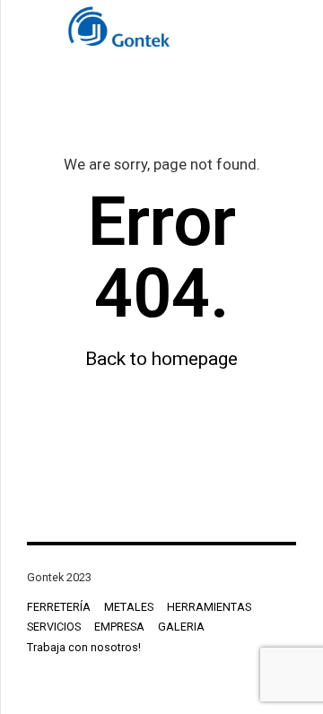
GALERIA (181, 626)
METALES (128, 607)
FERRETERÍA (59, 607)
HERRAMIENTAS (209, 607)
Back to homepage (161, 359)
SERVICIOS (54, 626)
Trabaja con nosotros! (84, 647)
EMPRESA (119, 626)
